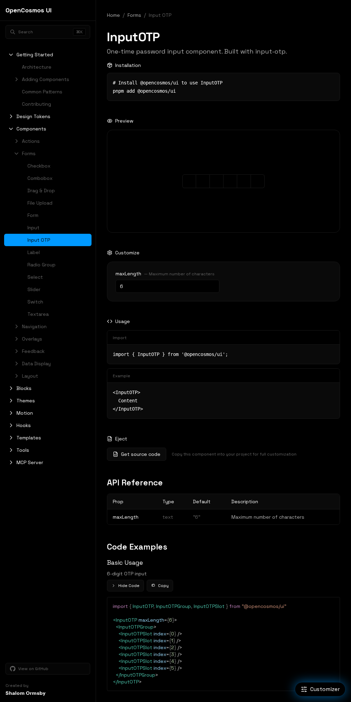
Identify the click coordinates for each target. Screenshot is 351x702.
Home (113, 15)
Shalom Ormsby (25, 693)
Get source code (140, 454)
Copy (163, 585)
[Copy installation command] (330, 83)
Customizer (325, 689)
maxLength (128, 274)
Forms (134, 15)
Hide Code (129, 585)
